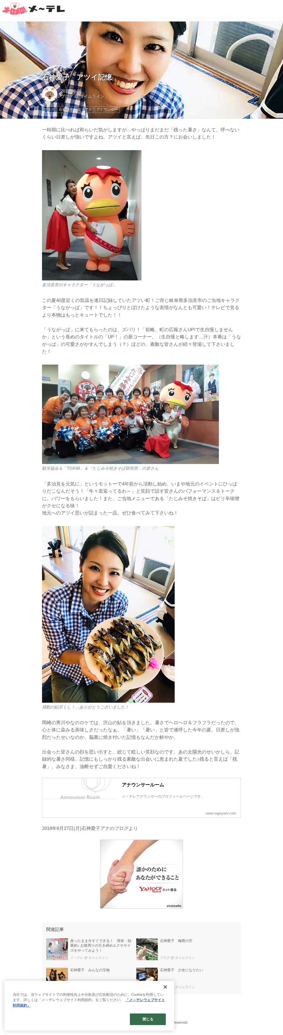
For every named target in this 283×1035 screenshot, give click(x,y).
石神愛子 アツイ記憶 (77, 77)
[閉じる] (165, 987)
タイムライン (92, 96)
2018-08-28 (71, 91)
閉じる (148, 1019)
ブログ (67, 96)
